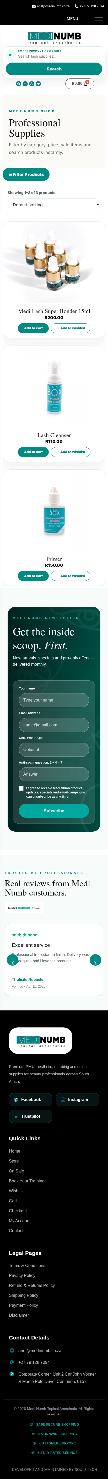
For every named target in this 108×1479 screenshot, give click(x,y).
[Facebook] (18, 83)
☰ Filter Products (26, 174)
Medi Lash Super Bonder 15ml (54, 311)
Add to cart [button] (33, 328)
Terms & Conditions (27, 1265)
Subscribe (54, 811)
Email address (29, 713)
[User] (31, 83)
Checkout (18, 1211)
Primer (54, 558)
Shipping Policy (23, 1295)
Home (14, 1151)
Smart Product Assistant (39, 50)
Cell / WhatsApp (30, 738)
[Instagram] (25, 83)
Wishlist (16, 1191)
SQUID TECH (86, 1469)
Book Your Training (27, 1181)
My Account (19, 1221)
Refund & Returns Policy (32, 1285)
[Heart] (38, 83)
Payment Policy (23, 1305)
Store (14, 1161)
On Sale (16, 1171)
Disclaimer (19, 1315)
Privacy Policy (22, 1275)
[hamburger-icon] (99, 19)
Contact (16, 1230)
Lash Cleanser (54, 435)
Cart (13, 1201)
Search (54, 68)
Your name (27, 688)
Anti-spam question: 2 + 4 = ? (40, 762)
